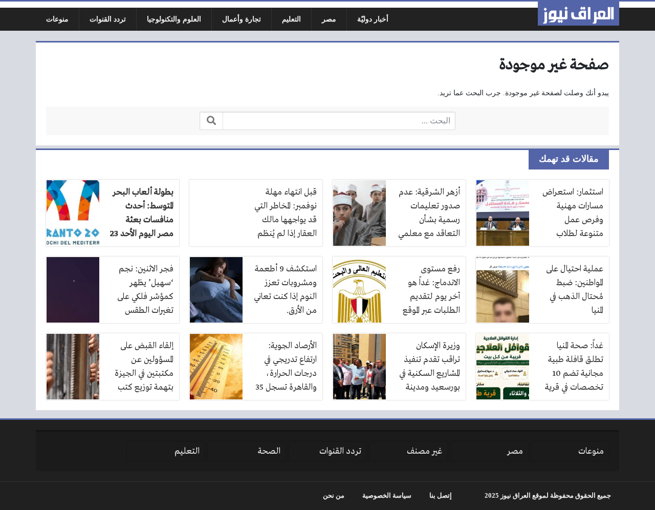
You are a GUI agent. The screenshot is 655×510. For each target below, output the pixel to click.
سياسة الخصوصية (386, 495)
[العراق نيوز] (578, 14)
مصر (329, 19)
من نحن (333, 495)
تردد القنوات (108, 19)
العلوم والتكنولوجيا (174, 19)
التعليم (291, 19)
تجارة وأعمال (241, 19)
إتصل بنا (440, 495)
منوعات (57, 19)
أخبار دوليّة (372, 19)
